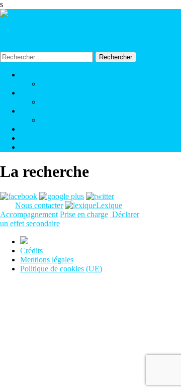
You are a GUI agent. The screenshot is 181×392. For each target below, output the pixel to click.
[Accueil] (29, 13)
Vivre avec (57, 83)
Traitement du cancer (73, 120)
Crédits (31, 250)
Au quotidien (41, 74)
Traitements (38, 111)
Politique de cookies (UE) (61, 268)
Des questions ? (45, 147)
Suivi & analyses (46, 92)
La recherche (42, 129)
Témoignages (41, 138)
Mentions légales (46, 259)
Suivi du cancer (64, 101)
